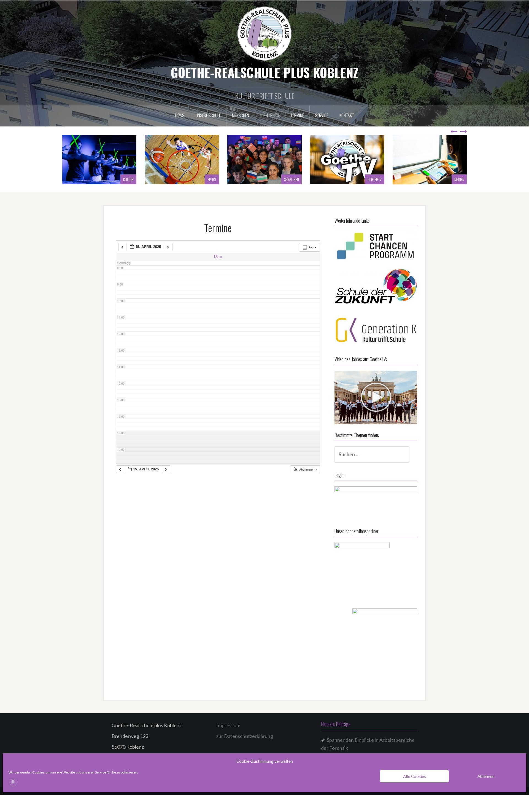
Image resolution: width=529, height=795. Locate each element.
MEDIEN (377, 179)
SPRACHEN (208, 179)
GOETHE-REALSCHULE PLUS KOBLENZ (264, 72)
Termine (297, 115)
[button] (305, 469)
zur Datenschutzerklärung (244, 736)
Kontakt (346, 115)
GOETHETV (292, 179)
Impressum (228, 725)
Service (321, 115)
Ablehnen (486, 776)
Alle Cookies (414, 776)
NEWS (179, 115)
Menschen (240, 115)
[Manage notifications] (13, 782)
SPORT (129, 179)
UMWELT (458, 179)
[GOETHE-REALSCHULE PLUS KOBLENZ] (264, 33)
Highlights (269, 115)
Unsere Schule (208, 115)
